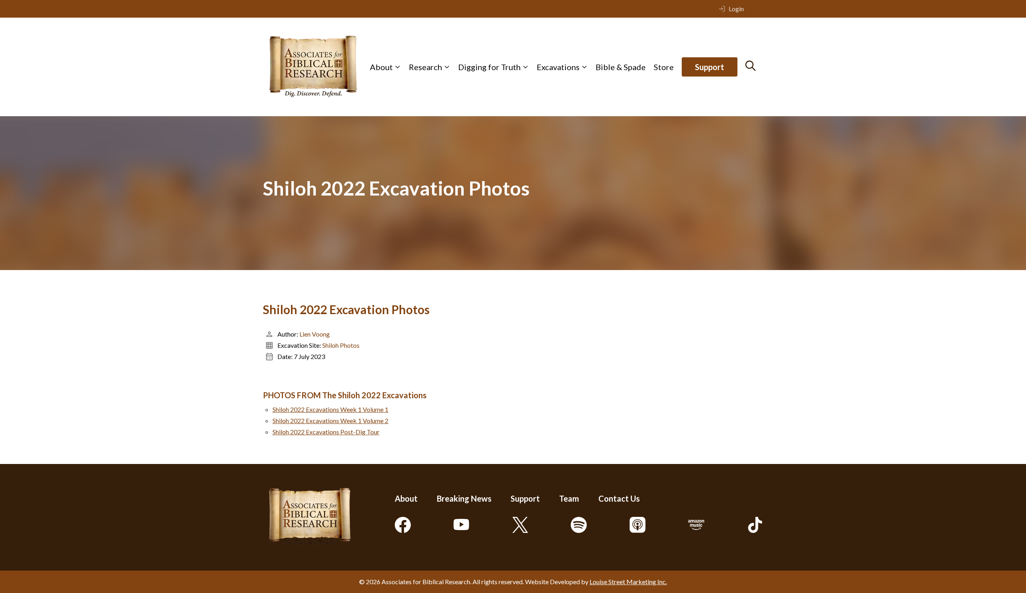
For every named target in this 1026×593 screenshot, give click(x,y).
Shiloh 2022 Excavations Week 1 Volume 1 (330, 409)
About (381, 67)
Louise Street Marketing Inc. (628, 581)
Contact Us (619, 498)
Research (425, 67)
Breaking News (464, 498)
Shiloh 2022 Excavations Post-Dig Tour (326, 432)
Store (664, 67)
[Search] (750, 65)
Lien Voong (314, 334)
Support (709, 67)
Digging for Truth (489, 67)
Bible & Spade (621, 67)
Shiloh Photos (341, 345)
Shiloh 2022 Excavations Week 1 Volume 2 (330, 420)
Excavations (558, 67)
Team (569, 498)
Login (736, 8)
